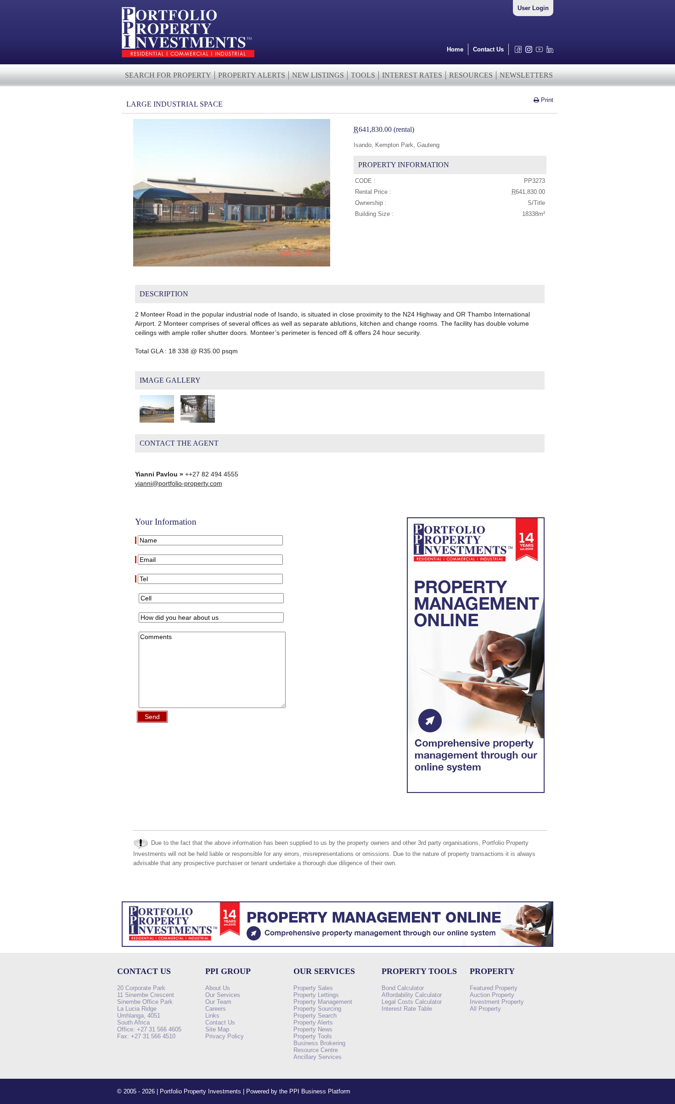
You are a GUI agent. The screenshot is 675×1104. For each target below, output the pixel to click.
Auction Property (492, 994)
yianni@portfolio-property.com (178, 483)
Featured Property (494, 988)
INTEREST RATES (412, 75)
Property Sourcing (317, 1008)
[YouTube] (537, 51)
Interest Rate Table (407, 1008)
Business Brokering (319, 1043)
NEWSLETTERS (526, 75)
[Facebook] (516, 51)
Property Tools (312, 1036)
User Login (533, 8)
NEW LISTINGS (318, 75)
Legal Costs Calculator (412, 1001)
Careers (215, 1008)
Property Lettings (316, 994)
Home (455, 49)
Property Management (322, 1001)
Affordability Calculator (412, 994)
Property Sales (313, 988)
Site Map (217, 1029)
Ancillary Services (317, 1056)
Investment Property (497, 1001)
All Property (485, 1008)
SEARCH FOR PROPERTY (168, 75)
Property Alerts (313, 1022)
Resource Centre (315, 1050)
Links (212, 1015)
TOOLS (363, 75)
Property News (312, 1029)
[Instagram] (527, 51)
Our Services (222, 994)
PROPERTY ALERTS (251, 75)
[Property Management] (476, 795)
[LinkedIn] (548, 51)
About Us (217, 988)
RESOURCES (471, 75)
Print (546, 99)
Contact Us (488, 49)
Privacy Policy (224, 1036)
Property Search (315, 1015)
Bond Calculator (403, 988)
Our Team (218, 1001)
